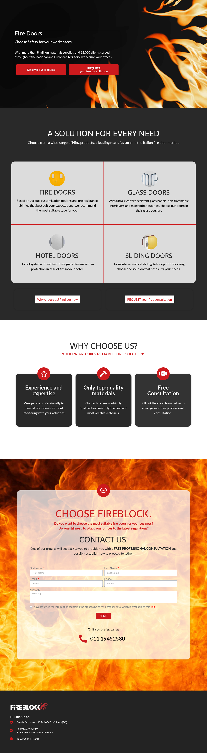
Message (35, 589)
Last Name (110, 568)
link (153, 606)
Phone (108, 579)
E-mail (34, 579)
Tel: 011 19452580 (27, 728)
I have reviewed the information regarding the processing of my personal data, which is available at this (94, 606)
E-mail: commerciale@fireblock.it (35, 732)
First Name (36, 568)
